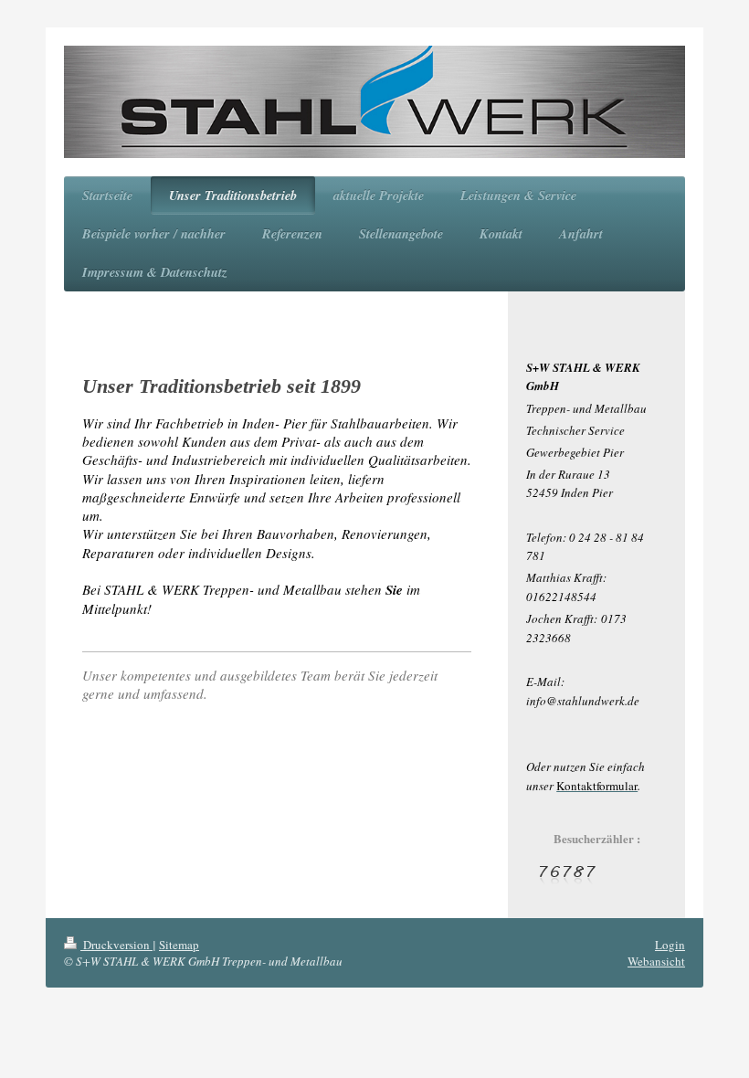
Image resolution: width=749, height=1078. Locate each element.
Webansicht (656, 961)
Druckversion (116, 944)
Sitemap (179, 944)
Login (670, 944)
